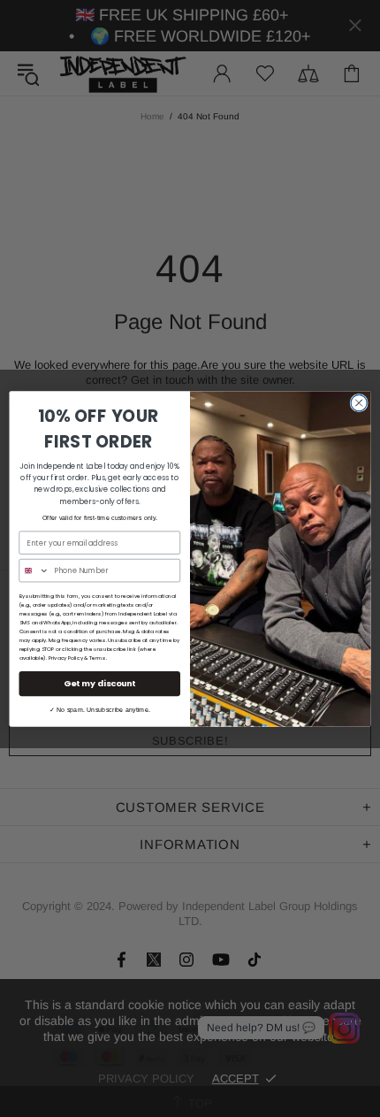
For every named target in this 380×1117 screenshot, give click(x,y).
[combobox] (34, 570)
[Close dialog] (359, 402)
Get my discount (100, 683)
